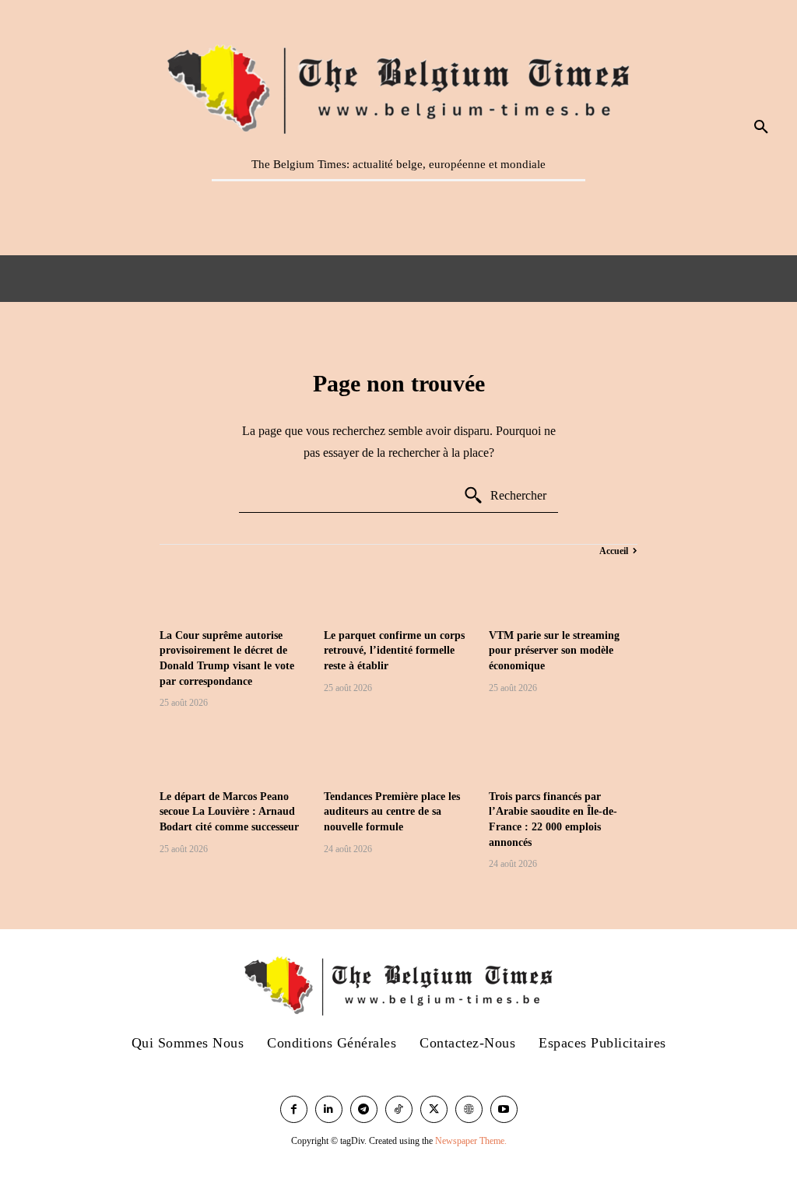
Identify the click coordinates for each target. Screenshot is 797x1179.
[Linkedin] (328, 1109)
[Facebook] (293, 1109)
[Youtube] (504, 1109)
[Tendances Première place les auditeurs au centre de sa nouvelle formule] (398, 751)
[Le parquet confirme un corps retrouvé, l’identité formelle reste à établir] (398, 590)
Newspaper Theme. (471, 1140)
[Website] (469, 1109)
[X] (434, 1109)
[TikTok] (399, 1109)
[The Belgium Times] (398, 86)
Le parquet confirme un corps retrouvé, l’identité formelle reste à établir (394, 651)
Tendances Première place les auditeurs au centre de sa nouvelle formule (392, 812)
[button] (761, 127)
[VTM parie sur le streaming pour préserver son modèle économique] (563, 590)
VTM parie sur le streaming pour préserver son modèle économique (554, 651)
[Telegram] (363, 1109)
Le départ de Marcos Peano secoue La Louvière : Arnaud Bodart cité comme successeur (229, 812)
